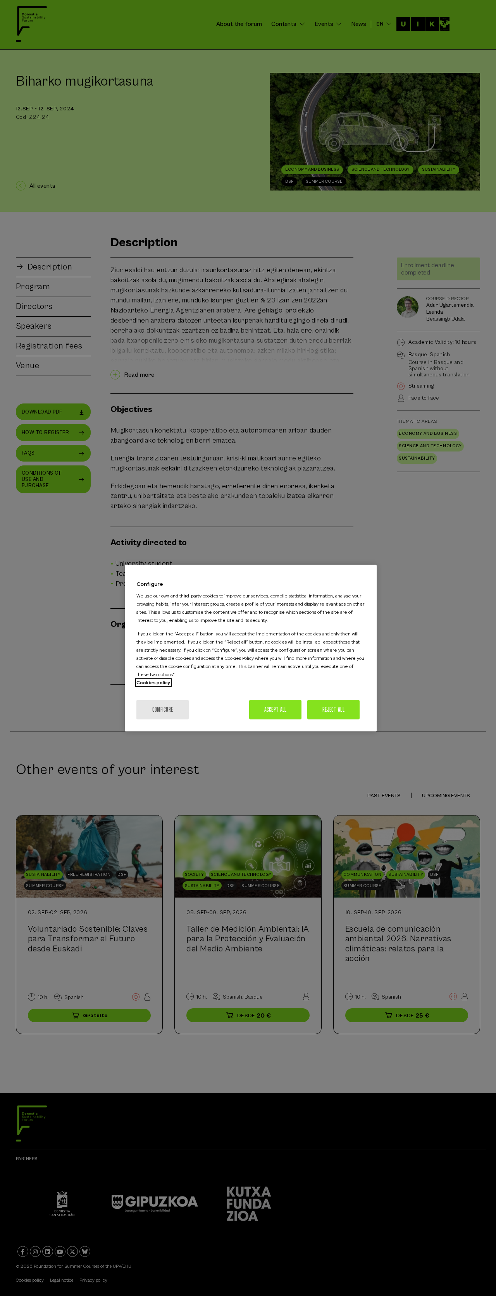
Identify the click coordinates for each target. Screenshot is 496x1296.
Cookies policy (153, 683)
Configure (162, 709)
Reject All (333, 709)
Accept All (275, 709)
